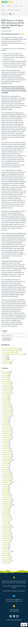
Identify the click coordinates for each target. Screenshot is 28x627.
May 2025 (5, 400)
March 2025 (6, 403)
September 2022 (7, 460)
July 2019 (5, 521)
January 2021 (6, 497)
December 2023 (7, 431)
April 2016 (5, 553)
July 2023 (5, 441)
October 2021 (6, 480)
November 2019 (7, 520)
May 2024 (5, 422)
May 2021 (5, 490)
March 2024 (6, 426)
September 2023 (7, 437)
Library (3, 10)
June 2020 (6, 510)
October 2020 (6, 503)
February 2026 (7, 383)
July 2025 (5, 396)
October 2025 (6, 390)
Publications (6, 363)
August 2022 (6, 461)
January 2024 (6, 430)
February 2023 (7, 450)
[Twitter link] (10, 616)
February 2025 (7, 405)
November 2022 (7, 456)
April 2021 (5, 491)
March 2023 (6, 448)
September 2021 (7, 482)
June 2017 (5, 546)
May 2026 (5, 377)
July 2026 (5, 373)
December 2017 (7, 536)
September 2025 (7, 392)
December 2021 (7, 476)
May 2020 (5, 512)
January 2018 (6, 535)
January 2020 (6, 518)
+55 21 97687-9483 (14, 611)
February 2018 (7, 533)
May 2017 (5, 548)
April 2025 (5, 401)
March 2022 (6, 471)
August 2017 (6, 542)
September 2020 (7, 505)
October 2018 (6, 525)
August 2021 (6, 484)
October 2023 (6, 435)
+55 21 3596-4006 (14, 609)
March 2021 (6, 493)
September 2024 (7, 415)
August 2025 (6, 394)
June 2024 (6, 420)
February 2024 (7, 428)
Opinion (5, 359)
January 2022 (6, 475)
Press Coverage (7, 361)
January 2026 (6, 385)
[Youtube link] (17, 616)
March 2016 (6, 555)
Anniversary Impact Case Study (11, 348)
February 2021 (6, 495)
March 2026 (6, 381)
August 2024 (6, 416)
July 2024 (5, 418)
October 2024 (6, 413)
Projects (16, 6)
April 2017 (5, 550)
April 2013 (5, 563)
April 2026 (5, 379)
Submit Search (6, 339)
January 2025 (6, 407)
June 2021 (5, 488)
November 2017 (7, 538)
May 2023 (5, 445)
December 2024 (7, 409)
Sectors (9, 6)
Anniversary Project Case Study (11, 350)
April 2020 (5, 514)
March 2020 (6, 516)
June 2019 (6, 523)
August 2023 (6, 439)
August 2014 (6, 557)
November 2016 (7, 551)
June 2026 (6, 375)
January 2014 (6, 559)
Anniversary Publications (9, 352)
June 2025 (6, 398)
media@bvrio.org (18, 601)
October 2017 (6, 540)
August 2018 (6, 529)
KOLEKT (21, 34)
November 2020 (7, 501)
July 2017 (5, 544)
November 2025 (7, 388)
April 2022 (5, 469)
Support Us (10, 10)
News (20, 6)
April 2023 (5, 446)
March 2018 (6, 531)
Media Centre (5, 14)
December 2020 (7, 499)
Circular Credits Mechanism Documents (13, 354)
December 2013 (7, 561)
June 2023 (6, 443)
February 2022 (7, 473)
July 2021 (5, 486)
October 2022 (6, 458)
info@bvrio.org (18, 599)
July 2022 (5, 463)
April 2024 (5, 424)
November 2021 (7, 478)
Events (4, 356)
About (3, 6)
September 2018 (7, 527)
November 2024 (7, 411)
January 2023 (6, 452)
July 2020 (5, 508)
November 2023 (7, 433)
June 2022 (6, 465)
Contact (17, 10)
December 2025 (7, 386)
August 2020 (6, 506)
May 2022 (5, 467)
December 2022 (7, 454)
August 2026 (6, 371)
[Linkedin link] (14, 616)
